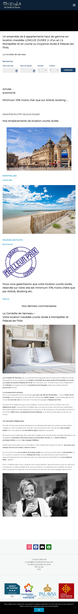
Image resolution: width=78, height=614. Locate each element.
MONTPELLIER (10, 176)
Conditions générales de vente (39, 564)
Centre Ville (7, 180)
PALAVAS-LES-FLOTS (13, 240)
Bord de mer (8, 244)
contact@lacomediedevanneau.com (39, 562)
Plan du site (39, 567)
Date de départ (26, 66)
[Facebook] (35, 547)
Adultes (40, 66)
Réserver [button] (6, 299)
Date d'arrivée (8, 66)
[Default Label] (29, 547)
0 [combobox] (50, 70)
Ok (39, 610)
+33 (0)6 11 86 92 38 (39, 559)
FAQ (39, 569)
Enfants (52, 66)
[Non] (75, 608)
